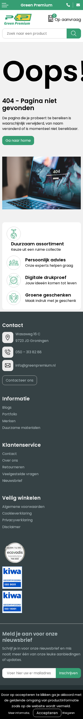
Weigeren (68, 713)
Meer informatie (18, 713)
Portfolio (9, 414)
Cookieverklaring (17, 513)
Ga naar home (18, 140)
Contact (9, 453)
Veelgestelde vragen (20, 474)
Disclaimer (11, 526)
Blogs (7, 407)
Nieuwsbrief (12, 480)
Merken (8, 421)
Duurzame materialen (21, 427)
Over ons (10, 460)
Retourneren (13, 467)
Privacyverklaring (17, 520)
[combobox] (34, 33)
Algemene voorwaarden (23, 506)
